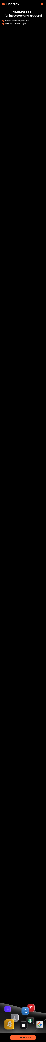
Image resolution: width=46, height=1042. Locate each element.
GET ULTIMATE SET (23, 1037)
